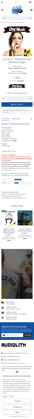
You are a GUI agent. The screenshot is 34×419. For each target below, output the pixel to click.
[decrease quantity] (3, 98)
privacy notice (23, 330)
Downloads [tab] (16, 119)
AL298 (15, 140)
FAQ (26, 175)
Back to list (4, 22)
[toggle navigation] (2, 10)
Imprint (5, 396)
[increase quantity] (31, 98)
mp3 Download (18, 179)
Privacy (11, 396)
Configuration (17, 407)
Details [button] (24, 73)
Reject (17, 412)
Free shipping (20, 81)
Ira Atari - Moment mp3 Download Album (25, 230)
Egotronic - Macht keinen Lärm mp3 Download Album (9, 231)
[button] (16, 2)
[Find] (30, 18)
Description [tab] (5, 119)
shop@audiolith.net (14, 360)
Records (16, 183)
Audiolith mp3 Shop (20, 68)
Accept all (17, 401)
